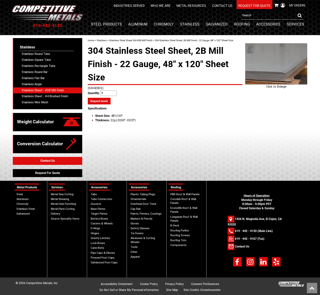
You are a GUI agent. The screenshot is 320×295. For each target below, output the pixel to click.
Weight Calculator (35, 121)
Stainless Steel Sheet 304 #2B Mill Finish (130, 40)
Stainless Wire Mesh (35, 102)
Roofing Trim (178, 240)
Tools (134, 247)
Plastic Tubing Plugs (143, 194)
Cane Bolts (97, 248)
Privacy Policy (174, 284)
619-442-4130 (47, 25)
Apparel (135, 256)
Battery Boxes (99, 218)
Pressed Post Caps (102, 257)
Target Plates (99, 213)
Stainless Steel (25, 209)
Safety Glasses (140, 228)
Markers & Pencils (141, 218)
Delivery (55, 213)
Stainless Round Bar (35, 72)
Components (178, 245)
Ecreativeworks (210, 290)
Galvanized (217, 24)
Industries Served (129, 6)
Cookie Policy (149, 284)
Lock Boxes (98, 243)
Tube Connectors (101, 199)
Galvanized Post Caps (104, 262)
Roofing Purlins (179, 230)
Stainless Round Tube (36, 54)
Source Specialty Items (65, 218)
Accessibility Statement (117, 284)
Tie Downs (137, 233)
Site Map (172, 290)
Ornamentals (138, 199)
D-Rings (95, 228)
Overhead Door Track (143, 204)
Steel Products (106, 24)
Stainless (189, 24)
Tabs (94, 194)
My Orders (297, 5)
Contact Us (222, 6)
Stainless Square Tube (36, 60)
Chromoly (164, 24)
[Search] (300, 15)
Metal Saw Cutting (62, 194)
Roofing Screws (180, 235)
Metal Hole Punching (63, 204)
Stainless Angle (32, 84)
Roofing (242, 24)
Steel (19, 194)
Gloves (135, 223)
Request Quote (99, 101)
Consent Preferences (205, 284)
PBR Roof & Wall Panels (185, 194)
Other (134, 252)
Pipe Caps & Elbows (103, 253)
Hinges (95, 233)
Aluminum (138, 24)
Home (91, 40)
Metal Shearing (60, 199)
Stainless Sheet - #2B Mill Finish (43, 90)
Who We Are (161, 6)
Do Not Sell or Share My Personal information (129, 290)
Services (295, 24)
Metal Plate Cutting (63, 209)
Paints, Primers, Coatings (146, 213)
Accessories (268, 24)
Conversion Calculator (40, 143)
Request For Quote (47, 173)
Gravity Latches (100, 238)
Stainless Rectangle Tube (38, 66)
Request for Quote (254, 6)
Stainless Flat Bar (33, 78)
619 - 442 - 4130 (246, 231)
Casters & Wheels (102, 223)
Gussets (96, 204)
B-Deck (174, 225)
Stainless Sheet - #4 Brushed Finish (45, 96)
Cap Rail (135, 209)
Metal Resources (191, 6)
